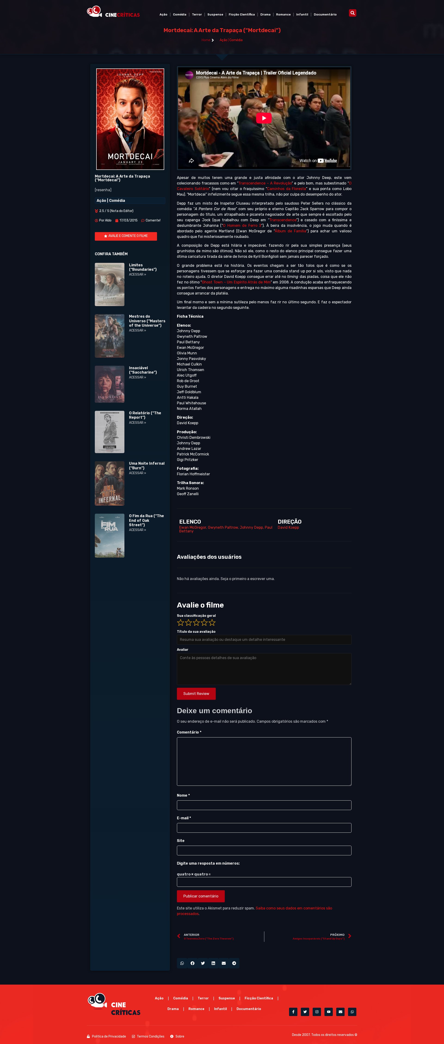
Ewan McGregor (192, 527)
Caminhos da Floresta (286, 189)
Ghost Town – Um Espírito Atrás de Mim (236, 282)
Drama (265, 14)
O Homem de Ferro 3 (242, 225)
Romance (283, 14)
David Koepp (288, 527)
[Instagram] (317, 1012)
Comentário (189, 732)
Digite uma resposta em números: (208, 863)
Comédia (179, 14)
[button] (352, 13)
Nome (183, 795)
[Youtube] (328, 1012)
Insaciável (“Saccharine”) (143, 370)
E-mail (184, 818)
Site (181, 840)
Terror (197, 14)
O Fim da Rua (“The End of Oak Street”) (146, 520)
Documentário (325, 14)
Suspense (215, 14)
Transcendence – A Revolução (265, 183)
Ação (163, 14)
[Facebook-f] (293, 1012)
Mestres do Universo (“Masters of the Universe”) (147, 320)
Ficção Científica (242, 14)
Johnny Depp (251, 527)
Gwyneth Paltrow (223, 527)
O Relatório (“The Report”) (145, 415)
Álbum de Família (290, 231)
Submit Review (196, 693)
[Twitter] (305, 1012)
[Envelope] (340, 1012)
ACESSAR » (137, 274)
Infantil (302, 14)
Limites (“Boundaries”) (143, 267)
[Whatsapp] (352, 1012)
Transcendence (282, 220)
